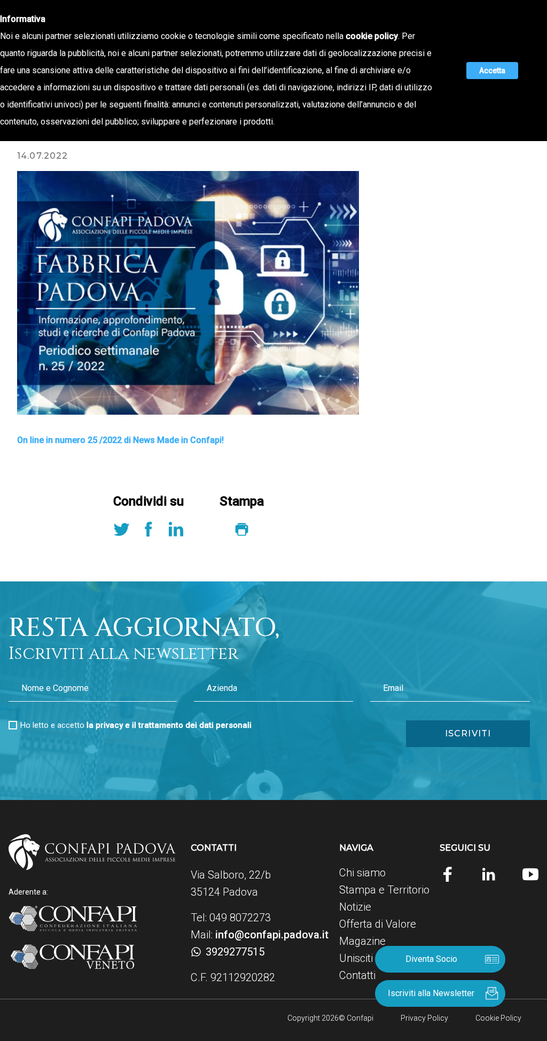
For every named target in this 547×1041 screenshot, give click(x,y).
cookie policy (372, 36)
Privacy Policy (424, 1018)
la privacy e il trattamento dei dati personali (169, 725)
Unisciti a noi (368, 958)
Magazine (362, 941)
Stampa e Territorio (384, 889)
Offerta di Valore (377, 924)
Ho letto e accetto (136, 725)
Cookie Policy (498, 1018)
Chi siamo (362, 872)
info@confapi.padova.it (272, 934)
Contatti (357, 975)
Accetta (492, 70)
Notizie (355, 906)
